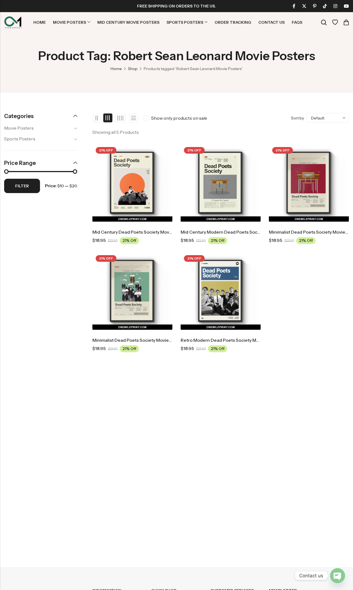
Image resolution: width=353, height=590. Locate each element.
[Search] (324, 22)
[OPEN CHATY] (337, 575)
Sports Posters (19, 139)
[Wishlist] (335, 22)
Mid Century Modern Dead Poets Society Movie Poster (237, 232)
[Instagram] (335, 6)
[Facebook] (294, 6)
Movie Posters (19, 128)
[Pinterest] (314, 6)
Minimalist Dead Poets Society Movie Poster (137, 340)
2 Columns (97, 118)
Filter (22, 185)
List (133, 117)
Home (116, 68)
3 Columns (108, 118)
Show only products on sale (179, 118)
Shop (133, 68)
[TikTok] (325, 6)
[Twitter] (304, 6)
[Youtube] (346, 6)
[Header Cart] (346, 22)
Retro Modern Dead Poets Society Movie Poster (230, 340)
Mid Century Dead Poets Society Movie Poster (140, 232)
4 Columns (120, 118)
